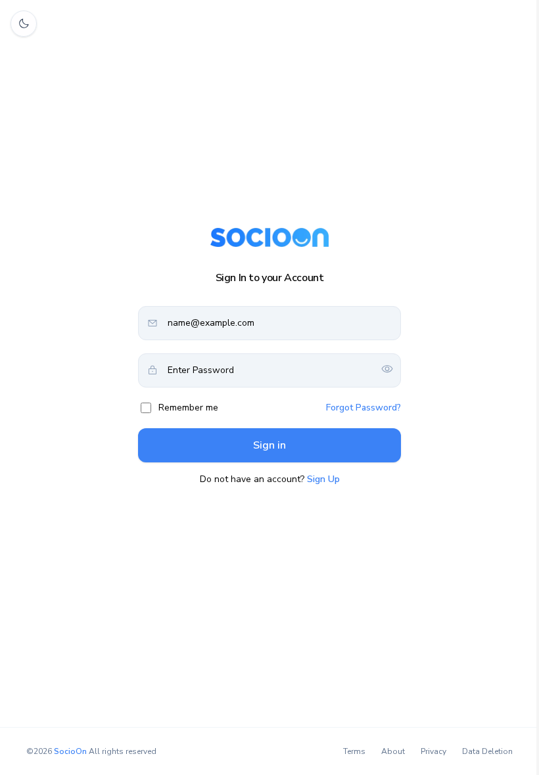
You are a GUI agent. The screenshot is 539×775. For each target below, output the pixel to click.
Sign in (269, 445)
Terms (354, 751)
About (393, 751)
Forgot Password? (363, 407)
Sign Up (323, 479)
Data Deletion (487, 751)
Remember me (188, 407)
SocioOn (70, 751)
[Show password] (387, 370)
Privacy (433, 751)
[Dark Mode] (24, 24)
